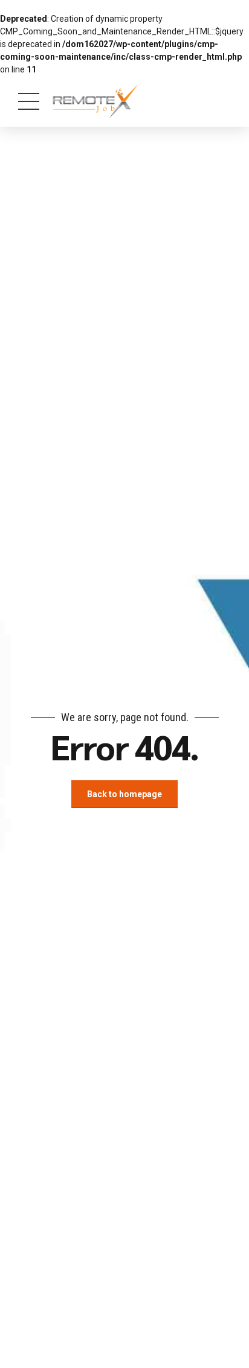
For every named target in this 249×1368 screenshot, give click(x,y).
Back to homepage (124, 794)
